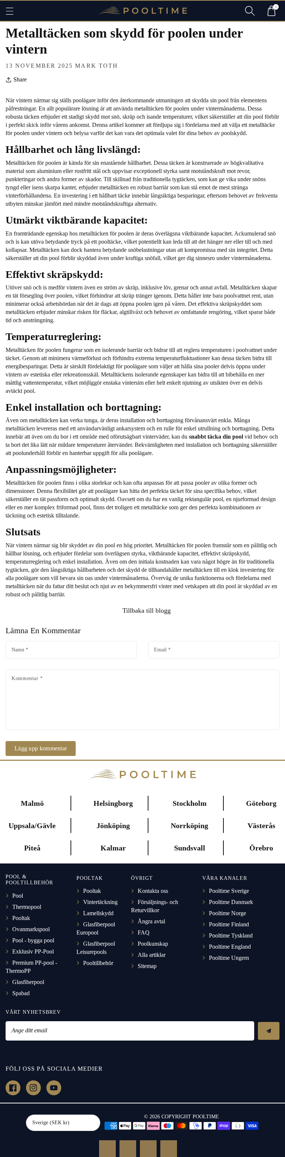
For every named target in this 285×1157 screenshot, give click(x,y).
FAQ (144, 932)
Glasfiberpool (28, 982)
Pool (17, 895)
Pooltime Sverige (229, 891)
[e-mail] (168, 1148)
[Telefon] (148, 1148)
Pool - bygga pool (33, 940)
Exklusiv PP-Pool (33, 951)
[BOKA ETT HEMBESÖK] (127, 1148)
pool (54, 258)
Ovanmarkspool (31, 929)
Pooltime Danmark (231, 902)
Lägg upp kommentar (40, 748)
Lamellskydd (98, 913)
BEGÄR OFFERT (107, 1148)
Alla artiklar (152, 955)
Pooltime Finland (229, 924)
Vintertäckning (100, 902)
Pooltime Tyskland (231, 935)
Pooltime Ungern (229, 958)
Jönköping (113, 825)
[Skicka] (268, 1031)
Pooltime (206, 1116)
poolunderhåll (29, 453)
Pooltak (21, 918)
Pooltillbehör (98, 963)
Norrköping (189, 825)
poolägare (135, 366)
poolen (53, 163)
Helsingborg (113, 803)
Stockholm (190, 803)
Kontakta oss (153, 891)
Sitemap (147, 966)
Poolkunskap (153, 943)
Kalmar (113, 848)
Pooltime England (230, 946)
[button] (13, 11)
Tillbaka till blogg (146, 610)
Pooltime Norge (227, 913)
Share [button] (20, 79)
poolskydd (233, 133)
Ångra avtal (151, 921)
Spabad (21, 993)
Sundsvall (189, 848)
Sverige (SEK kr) (50, 1122)
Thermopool (26, 907)
